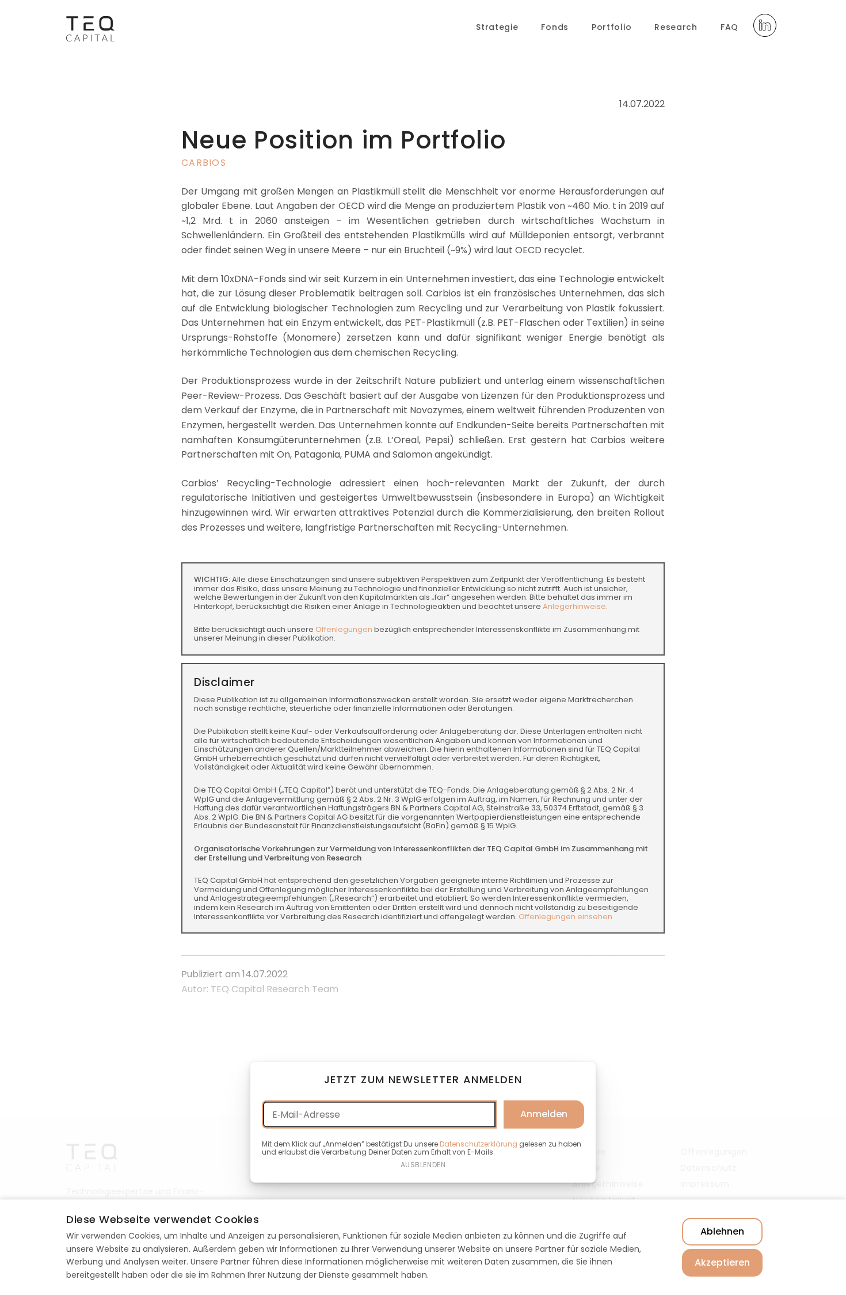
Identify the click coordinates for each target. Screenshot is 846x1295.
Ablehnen (722, 1231)
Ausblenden (423, 1165)
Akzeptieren (722, 1262)
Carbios (203, 162)
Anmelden (543, 1114)
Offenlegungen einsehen (565, 916)
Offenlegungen (343, 629)
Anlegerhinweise (574, 606)
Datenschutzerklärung (478, 1144)
